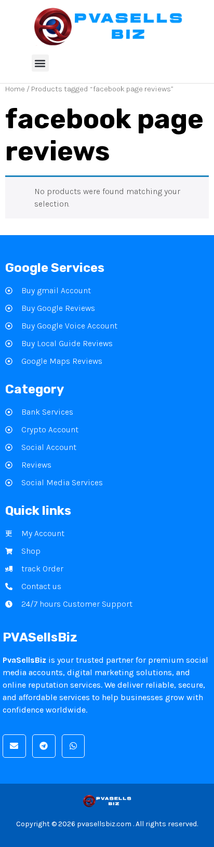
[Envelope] (14, 746)
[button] (40, 63)
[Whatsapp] (73, 746)
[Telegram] (44, 746)
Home (15, 89)
